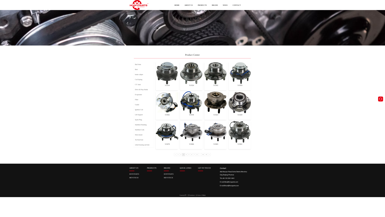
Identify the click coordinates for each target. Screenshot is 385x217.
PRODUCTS (202, 5)
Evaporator (138, 94)
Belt (136, 69)
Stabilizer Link (139, 130)
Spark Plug (138, 120)
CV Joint (138, 84)
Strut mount (138, 135)
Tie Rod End (139, 140)
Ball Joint (138, 64)
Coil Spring (138, 79)
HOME (176, 5)
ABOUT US (188, 5)
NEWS (225, 5)
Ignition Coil (139, 110)
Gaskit (137, 104)
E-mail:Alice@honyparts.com (229, 182)
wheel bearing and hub (142, 145)
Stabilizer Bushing (141, 125)
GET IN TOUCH (204, 168)
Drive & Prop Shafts (141, 89)
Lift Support (139, 115)
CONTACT (237, 5)
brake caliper (139, 74)
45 (206, 154)
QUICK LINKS (185, 168)
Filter (136, 99)
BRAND (215, 5)
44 (203, 154)
